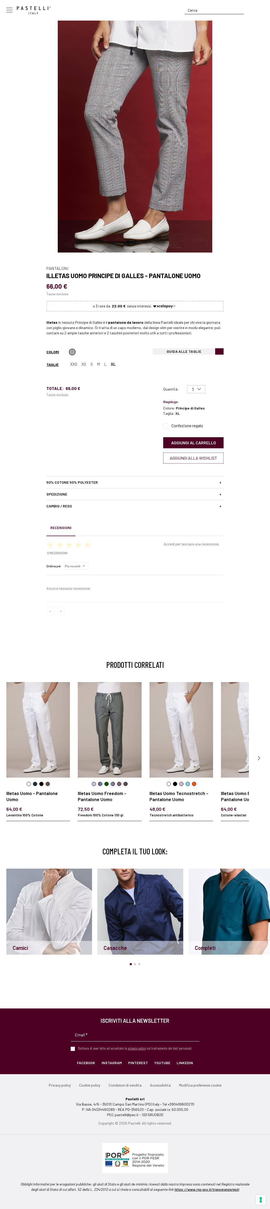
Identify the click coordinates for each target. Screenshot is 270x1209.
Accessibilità (160, 1085)
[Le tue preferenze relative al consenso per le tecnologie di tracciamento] (261, 1200)
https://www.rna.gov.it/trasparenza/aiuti (207, 1189)
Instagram (112, 1062)
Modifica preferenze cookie (200, 1085)
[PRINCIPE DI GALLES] (72, 352)
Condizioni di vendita (125, 1085)
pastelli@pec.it (127, 1114)
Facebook (86, 1062)
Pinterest (138, 1062)
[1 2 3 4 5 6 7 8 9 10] (196, 389)
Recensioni (60, 527)
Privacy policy (60, 1085)
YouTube (162, 1062)
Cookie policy (89, 1085)
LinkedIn (185, 1062)
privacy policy (137, 1048)
